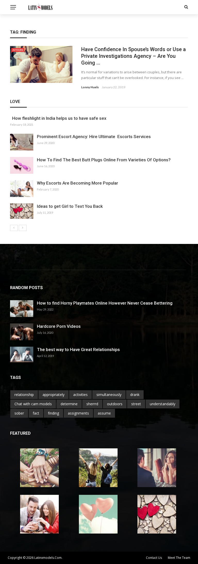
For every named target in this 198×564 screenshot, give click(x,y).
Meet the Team (179, 557)
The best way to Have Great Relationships (78, 349)
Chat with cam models (33, 403)
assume (104, 413)
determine (69, 403)
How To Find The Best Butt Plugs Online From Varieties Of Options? (104, 159)
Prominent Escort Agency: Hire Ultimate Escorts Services (94, 136)
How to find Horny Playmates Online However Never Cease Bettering (104, 303)
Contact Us (154, 557)
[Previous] (14, 228)
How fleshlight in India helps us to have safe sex (58, 118)
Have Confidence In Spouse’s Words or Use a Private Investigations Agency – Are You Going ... (133, 56)
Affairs (18, 49)
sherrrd (92, 403)
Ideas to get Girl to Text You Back (70, 206)
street (136, 403)
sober (19, 413)
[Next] (23, 228)
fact (36, 413)
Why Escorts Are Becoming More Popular (77, 183)
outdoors (114, 403)
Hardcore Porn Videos (59, 326)
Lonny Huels (90, 87)
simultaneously (108, 394)
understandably (162, 403)
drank (134, 394)
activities (80, 394)
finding (53, 413)
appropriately (53, 394)
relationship (24, 394)
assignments (78, 413)
